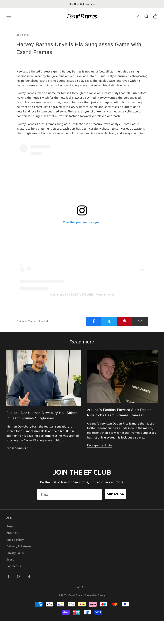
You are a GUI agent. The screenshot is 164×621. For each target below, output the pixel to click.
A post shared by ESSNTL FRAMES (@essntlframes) (82, 294)
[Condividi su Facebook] (93, 321)
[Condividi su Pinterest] (124, 321)
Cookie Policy (15, 540)
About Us (12, 533)
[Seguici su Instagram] (19, 577)
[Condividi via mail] (140, 321)
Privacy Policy (15, 553)
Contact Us (13, 566)
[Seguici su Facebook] (8, 577)
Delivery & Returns (18, 546)
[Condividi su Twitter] (109, 321)
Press (10, 526)
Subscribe (115, 494)
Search (11, 559)
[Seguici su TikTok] (29, 577)
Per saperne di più (18, 448)
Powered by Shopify (94, 595)
